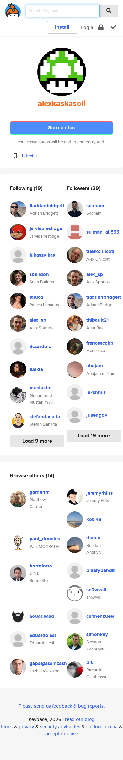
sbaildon (39, 274)
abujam (94, 365)
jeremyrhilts (99, 493)
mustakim (40, 387)
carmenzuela (100, 616)
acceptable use (61, 733)
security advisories (60, 726)
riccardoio (40, 346)
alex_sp (38, 320)
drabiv (93, 537)
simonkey (97, 634)
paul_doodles (45, 538)
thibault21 (97, 320)
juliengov (96, 415)
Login (87, 27)
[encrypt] (101, 27)
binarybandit (100, 570)
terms (7, 726)
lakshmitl (96, 392)
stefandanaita (45, 416)
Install (62, 27)
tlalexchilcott (100, 251)
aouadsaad (42, 616)
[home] (13, 9)
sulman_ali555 (102, 232)
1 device (29, 155)
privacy (26, 726)
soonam (95, 205)
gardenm (40, 492)
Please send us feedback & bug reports (61, 705)
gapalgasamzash (48, 663)
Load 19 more (94, 435)
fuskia (36, 369)
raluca (36, 297)
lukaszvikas (42, 255)
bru (90, 662)
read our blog (80, 719)
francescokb (99, 342)
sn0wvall (96, 589)
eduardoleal (43, 635)
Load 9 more (37, 441)
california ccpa (102, 726)
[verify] (113, 27)
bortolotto (41, 565)
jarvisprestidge (46, 228)
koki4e (93, 519)
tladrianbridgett (47, 205)
